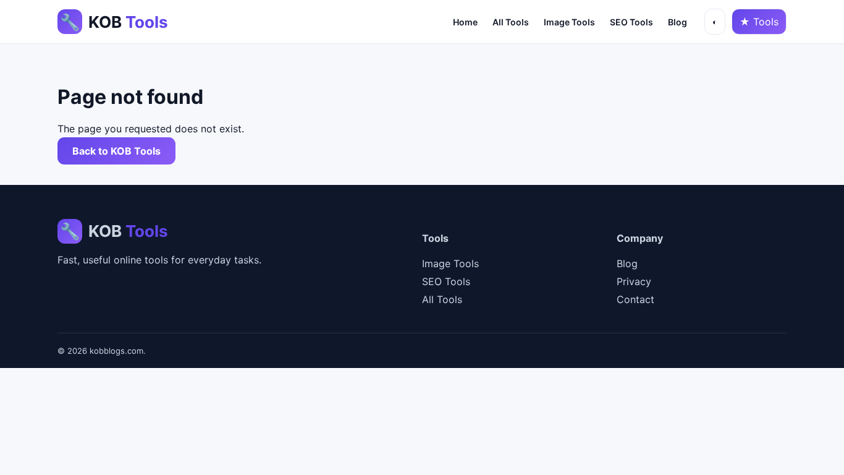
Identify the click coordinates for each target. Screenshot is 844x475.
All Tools (510, 22)
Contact (635, 299)
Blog (677, 22)
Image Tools (569, 22)
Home (465, 22)
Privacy (634, 281)
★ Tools (759, 21)
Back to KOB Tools (116, 151)
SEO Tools (631, 22)
